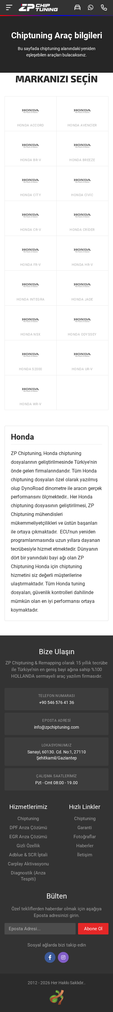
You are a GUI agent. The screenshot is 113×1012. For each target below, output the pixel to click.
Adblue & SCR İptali (28, 855)
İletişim (84, 855)
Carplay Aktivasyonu (28, 864)
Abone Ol (93, 928)
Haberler (84, 845)
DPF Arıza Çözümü (28, 827)
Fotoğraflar (85, 836)
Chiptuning (28, 818)
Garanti (84, 827)
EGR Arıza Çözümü (28, 836)
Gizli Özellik (28, 845)
